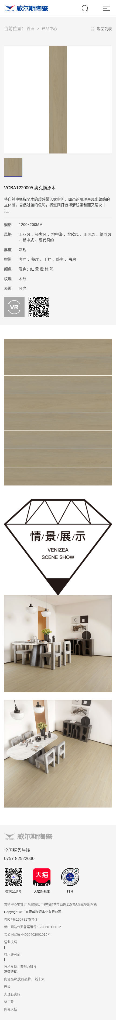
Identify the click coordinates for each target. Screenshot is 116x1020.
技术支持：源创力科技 (20, 967)
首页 (30, 28)
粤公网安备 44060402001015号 (27, 935)
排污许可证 (12, 954)
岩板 (7, 987)
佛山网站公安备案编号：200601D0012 (32, 927)
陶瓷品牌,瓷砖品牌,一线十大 (24, 979)
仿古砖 (9, 1002)
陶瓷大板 (10, 1009)
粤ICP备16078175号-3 (20, 919)
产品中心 (49, 28)
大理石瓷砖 (12, 994)
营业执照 (10, 942)
